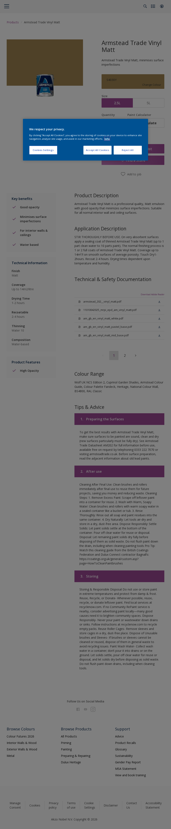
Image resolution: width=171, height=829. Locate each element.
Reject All (128, 150)
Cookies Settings (43, 150)
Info (107, 138)
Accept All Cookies (97, 150)
